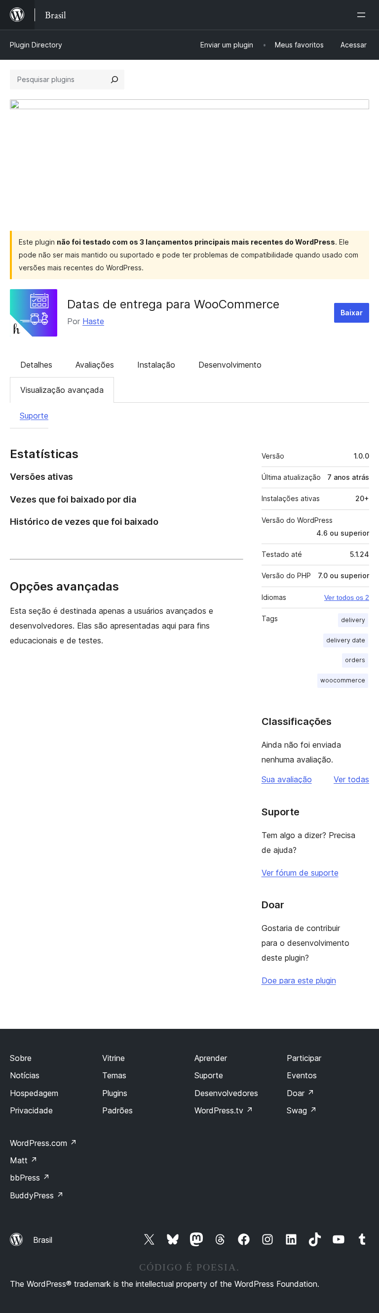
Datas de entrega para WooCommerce (173, 304)
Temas (114, 1075)
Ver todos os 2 (346, 597)
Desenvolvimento (230, 365)
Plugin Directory (36, 45)
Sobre (21, 1058)
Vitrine (113, 1058)
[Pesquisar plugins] (114, 79)
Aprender (210, 1058)
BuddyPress (37, 1195)
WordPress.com (43, 1143)
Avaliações (95, 365)
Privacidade (31, 1110)
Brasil (42, 1240)
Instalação (156, 365)
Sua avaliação (287, 779)
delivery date (345, 640)
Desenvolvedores (226, 1093)
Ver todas (351, 779)
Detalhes (36, 365)
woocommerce (342, 680)
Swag (302, 1110)
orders (355, 660)
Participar (304, 1058)
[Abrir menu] (363, 15)
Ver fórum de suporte (300, 873)
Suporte (34, 416)
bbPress (30, 1178)
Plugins (114, 1093)
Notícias (24, 1075)
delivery (353, 620)
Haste (93, 321)
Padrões (117, 1110)
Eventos (302, 1075)
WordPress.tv (223, 1110)
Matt (24, 1160)
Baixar (352, 312)
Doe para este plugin (299, 980)
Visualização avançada (62, 390)
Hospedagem (34, 1093)
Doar (300, 1093)
